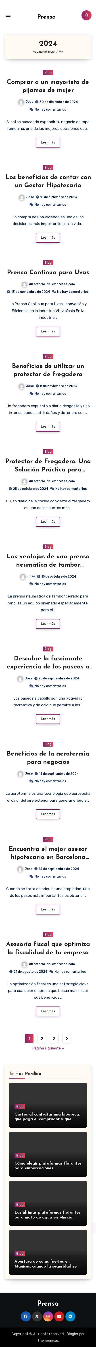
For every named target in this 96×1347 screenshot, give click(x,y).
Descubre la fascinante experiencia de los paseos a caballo (48, 667)
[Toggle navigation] (8, 15)
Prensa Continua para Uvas (48, 273)
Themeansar (47, 1340)
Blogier (72, 1334)
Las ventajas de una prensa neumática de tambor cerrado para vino (48, 565)
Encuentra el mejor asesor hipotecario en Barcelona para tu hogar (48, 857)
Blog (48, 72)
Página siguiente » (48, 1048)
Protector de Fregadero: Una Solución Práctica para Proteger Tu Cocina (48, 469)
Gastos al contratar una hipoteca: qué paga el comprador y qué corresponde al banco (47, 1119)
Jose (29, 102)
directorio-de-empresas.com (52, 284)
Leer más (48, 142)
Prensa (46, 17)
